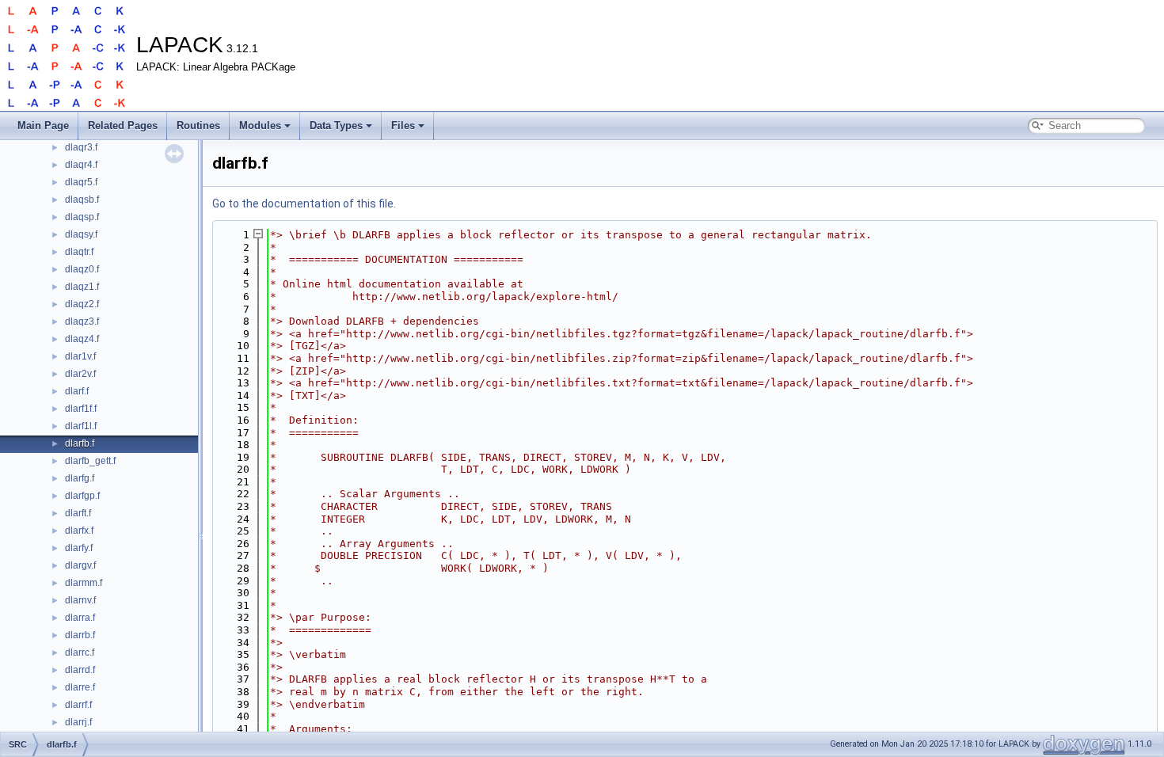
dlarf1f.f (81, 408)
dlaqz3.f (82, 321)
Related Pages (123, 125)
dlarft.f (78, 513)
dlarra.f (80, 617)
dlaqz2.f (82, 304)
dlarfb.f (79, 443)
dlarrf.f (78, 704)
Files (403, 125)
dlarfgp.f (82, 495)
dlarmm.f (83, 582)
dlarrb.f (80, 635)
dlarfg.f (79, 478)
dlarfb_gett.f (90, 460)
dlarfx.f (79, 530)
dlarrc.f (79, 652)
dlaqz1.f (82, 286)
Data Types (336, 125)
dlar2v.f (80, 373)
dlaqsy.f (81, 234)
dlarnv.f (80, 600)
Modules (260, 125)
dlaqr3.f (81, 147)
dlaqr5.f (81, 182)
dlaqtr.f (79, 251)
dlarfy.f (79, 547)
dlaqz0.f (82, 269)
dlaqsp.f (82, 217)
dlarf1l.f (81, 426)
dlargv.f (80, 565)
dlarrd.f (80, 669)
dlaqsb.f (82, 199)
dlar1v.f (80, 356)
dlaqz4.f (82, 338)
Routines (198, 125)
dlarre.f (80, 687)
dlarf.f (77, 391)
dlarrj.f (78, 722)
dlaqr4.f (81, 164)
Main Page (43, 125)
